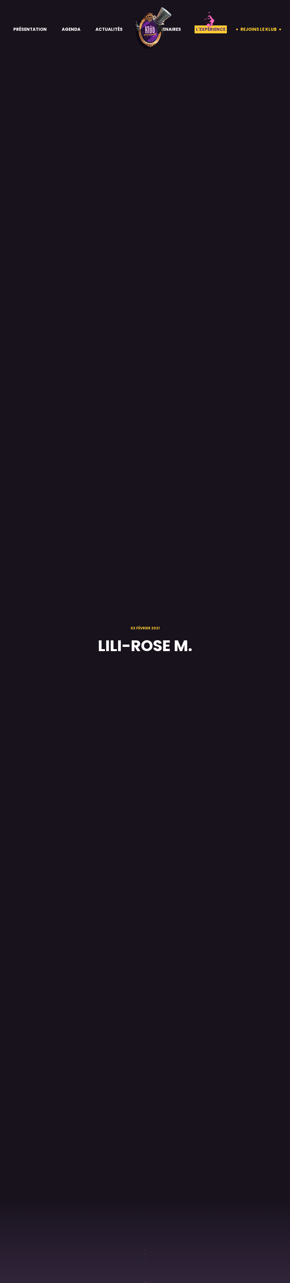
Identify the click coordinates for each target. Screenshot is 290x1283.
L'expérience (210, 29)
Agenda (71, 29)
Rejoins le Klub (258, 29)
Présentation (30, 29)
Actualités (109, 29)
